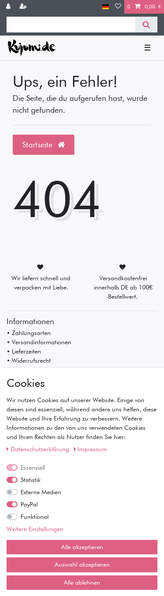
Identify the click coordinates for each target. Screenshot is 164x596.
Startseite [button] (38, 144)
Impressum (92, 449)
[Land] (105, 7)
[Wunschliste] (118, 7)
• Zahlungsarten (29, 332)
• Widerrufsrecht (29, 360)
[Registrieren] (24, 7)
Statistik (31, 479)
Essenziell (33, 467)
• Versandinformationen (39, 342)
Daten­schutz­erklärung (40, 449)
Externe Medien (41, 492)
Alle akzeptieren (82, 546)
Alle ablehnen (82, 582)
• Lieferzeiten (24, 351)
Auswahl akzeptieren (82, 564)
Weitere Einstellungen (35, 528)
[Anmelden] (9, 7)
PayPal (29, 504)
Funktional (35, 516)
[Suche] (146, 24)
